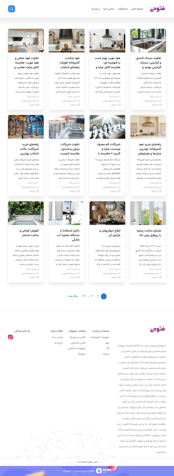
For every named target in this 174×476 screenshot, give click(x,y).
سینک (105, 354)
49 (83, 296)
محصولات (123, 9)
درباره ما (96, 9)
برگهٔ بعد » (72, 296)
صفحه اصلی (137, 9)
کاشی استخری (78, 343)
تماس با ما (108, 9)
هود (107, 343)
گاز (107, 348)
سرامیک (81, 354)
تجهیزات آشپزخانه (100, 337)
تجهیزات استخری (76, 348)
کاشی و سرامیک (77, 337)
